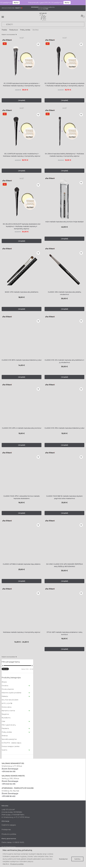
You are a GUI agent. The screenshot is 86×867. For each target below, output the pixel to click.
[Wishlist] (38, 44)
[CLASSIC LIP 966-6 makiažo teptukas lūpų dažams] (21, 541)
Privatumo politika (16, 864)
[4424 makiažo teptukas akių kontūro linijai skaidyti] (64, 199)
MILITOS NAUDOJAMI (10, 700)
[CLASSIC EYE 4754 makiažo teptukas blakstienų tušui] (64, 405)
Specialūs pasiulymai (9, 739)
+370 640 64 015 (8, 771)
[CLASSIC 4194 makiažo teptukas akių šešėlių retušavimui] (64, 269)
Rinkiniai (5, 736)
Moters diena (6, 707)
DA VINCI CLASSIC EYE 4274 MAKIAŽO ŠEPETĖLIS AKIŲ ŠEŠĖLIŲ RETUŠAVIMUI (64, 565)
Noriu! (11, 3)
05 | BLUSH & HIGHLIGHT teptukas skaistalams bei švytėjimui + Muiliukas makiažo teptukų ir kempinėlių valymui (21, 226)
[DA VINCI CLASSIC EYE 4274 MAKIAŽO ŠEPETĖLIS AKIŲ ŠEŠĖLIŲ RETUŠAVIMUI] (64, 541)
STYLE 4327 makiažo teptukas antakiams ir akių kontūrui (64, 633)
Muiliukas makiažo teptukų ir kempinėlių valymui (21, 632)
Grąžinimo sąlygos (9, 825)
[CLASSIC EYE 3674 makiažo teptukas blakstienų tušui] (21, 337)
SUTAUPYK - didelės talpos (11, 743)
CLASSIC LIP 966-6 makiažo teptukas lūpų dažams (21, 564)
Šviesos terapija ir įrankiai (10, 746)
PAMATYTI (18, 8)
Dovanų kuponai (8, 689)
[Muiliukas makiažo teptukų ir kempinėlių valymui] (21, 610)
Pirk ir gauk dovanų (9, 725)
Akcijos (4, 682)
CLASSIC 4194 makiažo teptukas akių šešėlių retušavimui (64, 293)
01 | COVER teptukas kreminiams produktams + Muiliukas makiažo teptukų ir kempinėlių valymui (21, 84)
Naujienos (5, 714)
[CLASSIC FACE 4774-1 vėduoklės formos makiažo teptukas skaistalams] (21, 473)
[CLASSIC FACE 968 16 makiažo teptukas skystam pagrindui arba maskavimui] (64, 473)
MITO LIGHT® (7, 703)
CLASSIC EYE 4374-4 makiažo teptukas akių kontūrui (21, 428)
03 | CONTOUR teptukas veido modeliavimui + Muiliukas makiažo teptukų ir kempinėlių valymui (21, 155)
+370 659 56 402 (8, 796)
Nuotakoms (6, 718)
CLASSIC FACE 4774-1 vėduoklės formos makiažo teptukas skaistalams (21, 497)
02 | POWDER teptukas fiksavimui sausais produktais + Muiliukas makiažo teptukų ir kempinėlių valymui (64, 84)
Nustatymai (63, 859)
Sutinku (77, 859)
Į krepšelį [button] (21, 100)
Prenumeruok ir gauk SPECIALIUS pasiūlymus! (40, 3)
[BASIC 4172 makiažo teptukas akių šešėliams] (21, 269)
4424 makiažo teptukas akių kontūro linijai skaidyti (64, 222)
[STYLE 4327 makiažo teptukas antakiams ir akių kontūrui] (64, 610)
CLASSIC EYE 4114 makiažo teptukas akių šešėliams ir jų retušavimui (64, 361)
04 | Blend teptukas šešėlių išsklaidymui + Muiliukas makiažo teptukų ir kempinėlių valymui (64, 155)
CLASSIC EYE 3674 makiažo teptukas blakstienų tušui (21, 360)
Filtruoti (5, 669)
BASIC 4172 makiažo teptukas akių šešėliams (21, 292)
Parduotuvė (13, 30)
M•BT (21, 38)
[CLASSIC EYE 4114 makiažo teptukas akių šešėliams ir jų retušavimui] (64, 337)
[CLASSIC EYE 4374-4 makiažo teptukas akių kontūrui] (21, 405)
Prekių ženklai (25, 30)
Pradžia (4, 30)
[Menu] (5, 17)
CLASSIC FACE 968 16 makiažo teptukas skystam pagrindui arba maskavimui (64, 497)
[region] (43, 857)
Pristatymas (6, 829)
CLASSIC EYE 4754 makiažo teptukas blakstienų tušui (64, 428)
